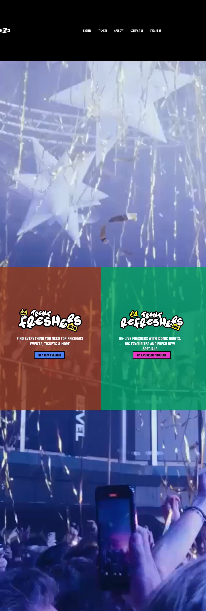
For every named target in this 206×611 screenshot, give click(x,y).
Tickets (102, 30)
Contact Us (136, 30)
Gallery (119, 30)
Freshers (155, 30)
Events (87, 30)
